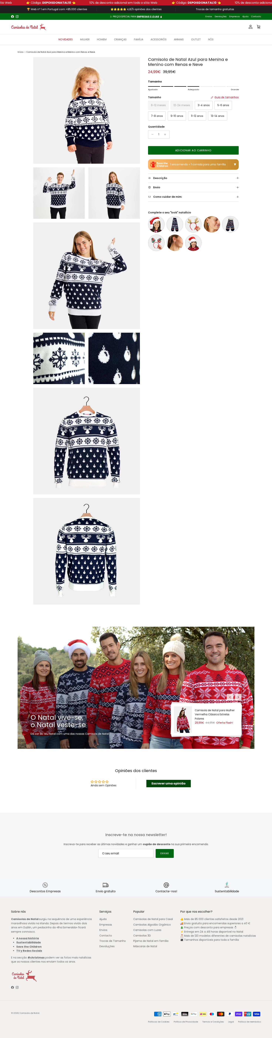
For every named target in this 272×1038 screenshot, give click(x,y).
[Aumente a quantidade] (166, 134)
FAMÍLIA (138, 39)
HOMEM (102, 39)
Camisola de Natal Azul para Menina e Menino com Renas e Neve (60, 51)
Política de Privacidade (186, 1021)
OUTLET (196, 39)
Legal (231, 1021)
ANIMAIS (179, 39)
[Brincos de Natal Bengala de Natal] (175, 242)
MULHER (85, 39)
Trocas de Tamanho (112, 941)
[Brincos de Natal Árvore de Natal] (212, 224)
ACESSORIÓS (159, 39)
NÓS (211, 39)
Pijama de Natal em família (150, 941)
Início (20, 51)
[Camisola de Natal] (28, 26)
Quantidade (156, 127)
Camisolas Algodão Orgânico (152, 924)
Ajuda (245, 16)
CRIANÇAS (120, 39)
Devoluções (221, 16)
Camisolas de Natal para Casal (153, 919)
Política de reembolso (249, 1021)
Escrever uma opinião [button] (169, 783)
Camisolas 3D (142, 935)
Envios (208, 16)
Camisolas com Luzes (147, 930)
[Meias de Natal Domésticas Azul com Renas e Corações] (230, 224)
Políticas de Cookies (158, 1021)
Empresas (234, 16)
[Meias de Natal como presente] (175, 224)
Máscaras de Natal (145, 946)
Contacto (256, 16)
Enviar (164, 853)
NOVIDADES (65, 39)
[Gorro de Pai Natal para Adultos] (156, 224)
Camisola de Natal (29, 1013)
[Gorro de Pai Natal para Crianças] (193, 242)
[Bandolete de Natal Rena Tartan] (156, 242)
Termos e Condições (213, 1021)
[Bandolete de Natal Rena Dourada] (193, 224)
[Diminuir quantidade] (151, 134)
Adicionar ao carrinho (193, 150)
